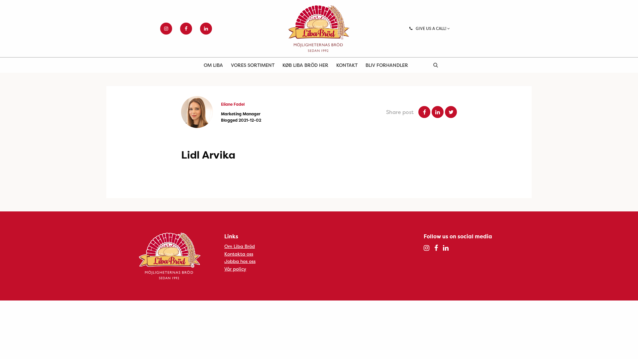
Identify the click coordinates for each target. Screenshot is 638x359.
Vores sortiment (252, 65)
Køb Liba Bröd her (305, 65)
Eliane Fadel (233, 104)
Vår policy (235, 269)
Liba (319, 28)
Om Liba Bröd (239, 246)
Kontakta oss (238, 254)
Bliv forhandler (387, 65)
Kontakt (347, 65)
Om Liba (213, 65)
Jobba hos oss (240, 261)
